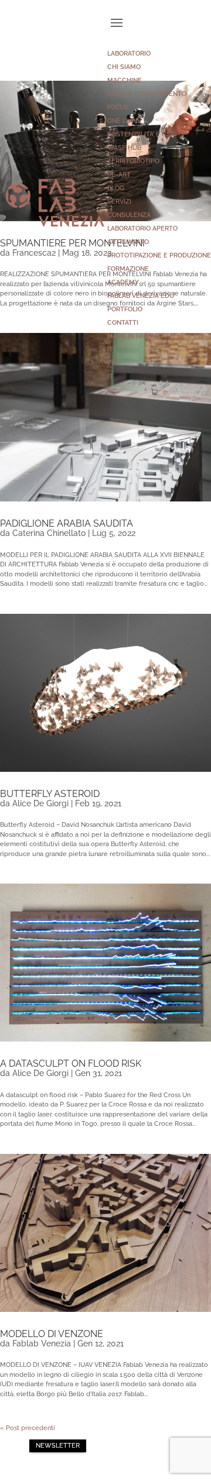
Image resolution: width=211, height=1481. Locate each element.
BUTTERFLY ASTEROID (50, 793)
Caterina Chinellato (49, 533)
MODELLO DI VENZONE (51, 1333)
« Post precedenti (27, 1428)
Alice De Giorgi (40, 803)
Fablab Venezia (41, 1343)
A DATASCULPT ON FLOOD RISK (70, 1063)
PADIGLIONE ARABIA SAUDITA (66, 523)
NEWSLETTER (58, 1445)
